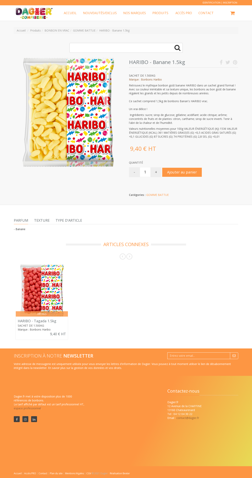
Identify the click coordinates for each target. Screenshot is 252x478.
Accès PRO (30, 473)
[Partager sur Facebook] (221, 63)
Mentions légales (74, 473)
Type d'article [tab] (69, 220)
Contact (43, 473)
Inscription (230, 2)
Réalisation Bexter (120, 473)
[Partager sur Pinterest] (235, 63)
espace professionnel (27, 408)
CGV (89, 473)
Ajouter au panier (182, 172)
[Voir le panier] (232, 14)
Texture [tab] (42, 220)
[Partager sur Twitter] (227, 63)
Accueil (18, 473)
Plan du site (56, 473)
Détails (41, 314)
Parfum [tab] (21, 220)
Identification (211, 2)
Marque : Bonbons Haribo (145, 79)
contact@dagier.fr (187, 418)
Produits (160, 13)
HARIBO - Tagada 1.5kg (37, 321)
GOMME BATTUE (157, 195)
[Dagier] (33, 10)
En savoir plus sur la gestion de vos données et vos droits (84, 368)
